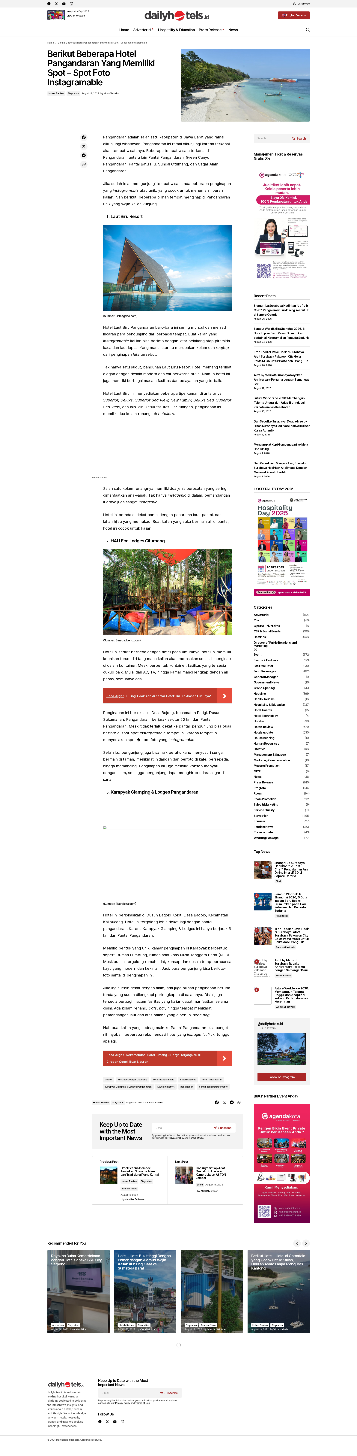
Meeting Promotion (267, 765)
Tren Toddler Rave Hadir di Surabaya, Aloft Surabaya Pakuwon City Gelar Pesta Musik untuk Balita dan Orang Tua (281, 356)
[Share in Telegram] (83, 155)
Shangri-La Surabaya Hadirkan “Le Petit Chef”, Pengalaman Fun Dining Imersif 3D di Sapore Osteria (282, 310)
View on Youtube (76, 15)
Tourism (259, 821)
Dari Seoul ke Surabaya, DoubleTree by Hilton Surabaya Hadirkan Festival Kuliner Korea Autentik (282, 425)
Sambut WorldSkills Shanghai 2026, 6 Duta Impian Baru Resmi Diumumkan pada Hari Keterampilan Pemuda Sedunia (282, 333)
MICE (257, 771)
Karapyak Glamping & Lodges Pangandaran (128, 1086)
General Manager (266, 677)
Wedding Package (266, 838)
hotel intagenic (188, 1079)
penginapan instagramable (213, 1086)
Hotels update (263, 732)
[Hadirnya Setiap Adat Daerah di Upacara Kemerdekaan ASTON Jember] (205, 1180)
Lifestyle (259, 749)
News (257, 777)
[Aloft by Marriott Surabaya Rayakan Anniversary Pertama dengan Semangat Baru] (263, 967)
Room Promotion (265, 799)
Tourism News (129, 1188)
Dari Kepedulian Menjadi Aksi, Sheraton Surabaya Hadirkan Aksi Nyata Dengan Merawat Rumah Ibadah (281, 467)
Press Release (263, 782)
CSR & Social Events (267, 631)
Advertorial (261, 615)
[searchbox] (272, 138)
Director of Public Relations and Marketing (275, 644)
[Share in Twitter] (83, 146)
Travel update (263, 832)
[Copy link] (83, 164)
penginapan (186, 1086)
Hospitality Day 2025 (78, 11)
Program (260, 788)
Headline (260, 693)
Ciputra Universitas (267, 626)
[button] (301, 4)
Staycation (73, 93)
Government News (266, 682)
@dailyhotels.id (270, 1024)
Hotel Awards (263, 710)
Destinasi (260, 637)
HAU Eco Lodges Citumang (132, 1079)
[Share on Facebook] (83, 137)
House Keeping (264, 738)
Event (200, 1184)
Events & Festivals (266, 660)
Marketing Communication (272, 760)
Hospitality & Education (269, 705)
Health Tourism (264, 699)
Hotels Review (56, 93)
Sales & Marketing (266, 804)
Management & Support (270, 754)
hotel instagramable (163, 1079)
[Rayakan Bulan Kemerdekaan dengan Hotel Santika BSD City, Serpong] (78, 1291)
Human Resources (266, 743)
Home (50, 42)
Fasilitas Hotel (263, 666)
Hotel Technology (266, 716)
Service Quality (264, 810)
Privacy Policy (176, 1138)
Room (257, 793)
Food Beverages (265, 671)
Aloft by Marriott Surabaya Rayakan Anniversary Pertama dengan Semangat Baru (281, 379)
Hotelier (259, 721)
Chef (257, 620)
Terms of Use (196, 1138)
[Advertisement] (167, 449)
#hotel (108, 1079)
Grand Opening (264, 688)
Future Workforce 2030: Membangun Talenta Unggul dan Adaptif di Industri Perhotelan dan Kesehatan (279, 402)
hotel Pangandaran (212, 1079)
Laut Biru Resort (165, 1086)
